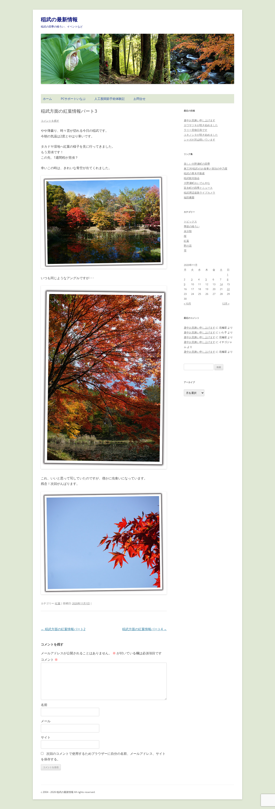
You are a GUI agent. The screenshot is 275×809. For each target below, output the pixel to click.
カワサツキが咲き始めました (201, 125)
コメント (49, 659)
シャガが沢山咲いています (199, 139)
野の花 (188, 245)
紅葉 (57, 603)
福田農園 (189, 197)
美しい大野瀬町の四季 (197, 163)
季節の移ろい (192, 226)
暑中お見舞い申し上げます (199, 120)
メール (46, 721)
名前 (44, 705)
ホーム (47, 99)
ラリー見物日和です (195, 130)
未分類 (188, 231)
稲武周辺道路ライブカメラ (199, 192)
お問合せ (139, 99)
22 (228, 289)
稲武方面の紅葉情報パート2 (63, 629)
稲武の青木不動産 (194, 173)
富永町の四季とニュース (198, 188)
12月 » (225, 303)
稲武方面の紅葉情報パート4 (144, 629)
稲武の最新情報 (59, 19)
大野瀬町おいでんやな (197, 183)
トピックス (190, 221)
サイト (46, 737)
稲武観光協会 (192, 178)
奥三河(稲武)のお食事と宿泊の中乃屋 (205, 168)
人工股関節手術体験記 (109, 99)
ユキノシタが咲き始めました (201, 135)
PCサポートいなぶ (73, 99)
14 (221, 284)
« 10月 (187, 303)
